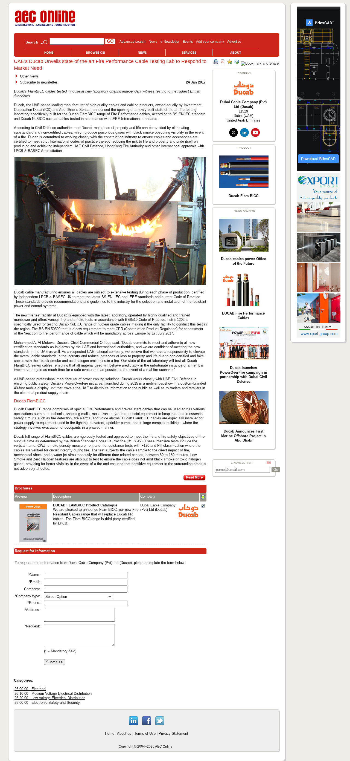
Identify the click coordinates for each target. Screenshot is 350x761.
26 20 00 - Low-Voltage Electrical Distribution (49, 698)
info (269, 462)
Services (189, 52)
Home (48, 52)
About (235, 52)
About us (124, 733)
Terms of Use (145, 733)
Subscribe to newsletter (38, 82)
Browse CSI (95, 52)
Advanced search (132, 41)
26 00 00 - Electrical (30, 689)
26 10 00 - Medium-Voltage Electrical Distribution (53, 693)
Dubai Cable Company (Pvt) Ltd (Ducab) (158, 507)
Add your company (210, 41)
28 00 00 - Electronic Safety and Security (47, 703)
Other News (29, 76)
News (153, 41)
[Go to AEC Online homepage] (45, 26)
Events (188, 41)
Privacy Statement (173, 733)
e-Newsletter (170, 41)
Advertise (234, 41)
